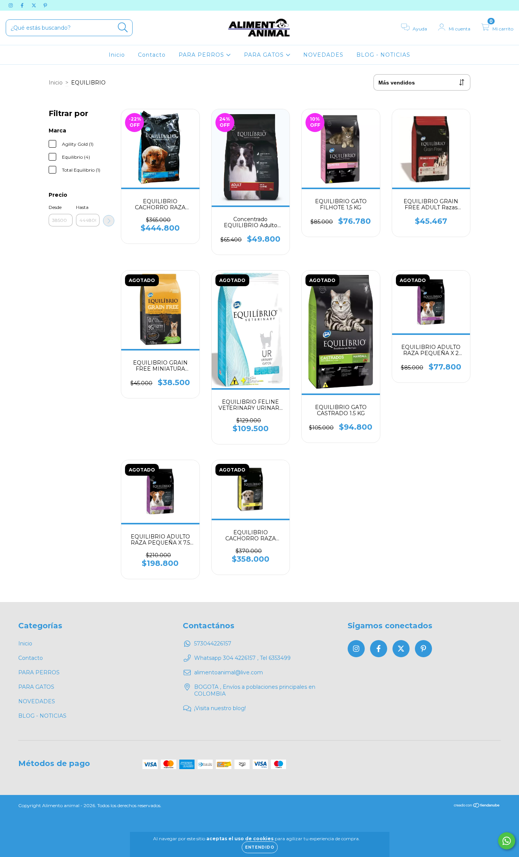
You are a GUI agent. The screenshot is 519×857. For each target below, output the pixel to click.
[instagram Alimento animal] (11, 5)
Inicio (117, 54)
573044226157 (212, 643)
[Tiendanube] (477, 806)
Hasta (82, 207)
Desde (55, 207)
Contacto (152, 54)
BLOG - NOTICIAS (383, 54)
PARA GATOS (265, 54)
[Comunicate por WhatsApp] (506, 840)
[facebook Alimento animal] (22, 5)
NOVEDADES (323, 54)
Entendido (259, 847)
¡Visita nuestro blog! (220, 708)
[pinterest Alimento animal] (45, 5)
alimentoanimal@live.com (228, 672)
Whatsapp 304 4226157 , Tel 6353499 (242, 658)
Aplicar (108, 220)
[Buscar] (123, 28)
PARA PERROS (202, 54)
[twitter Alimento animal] (34, 5)
